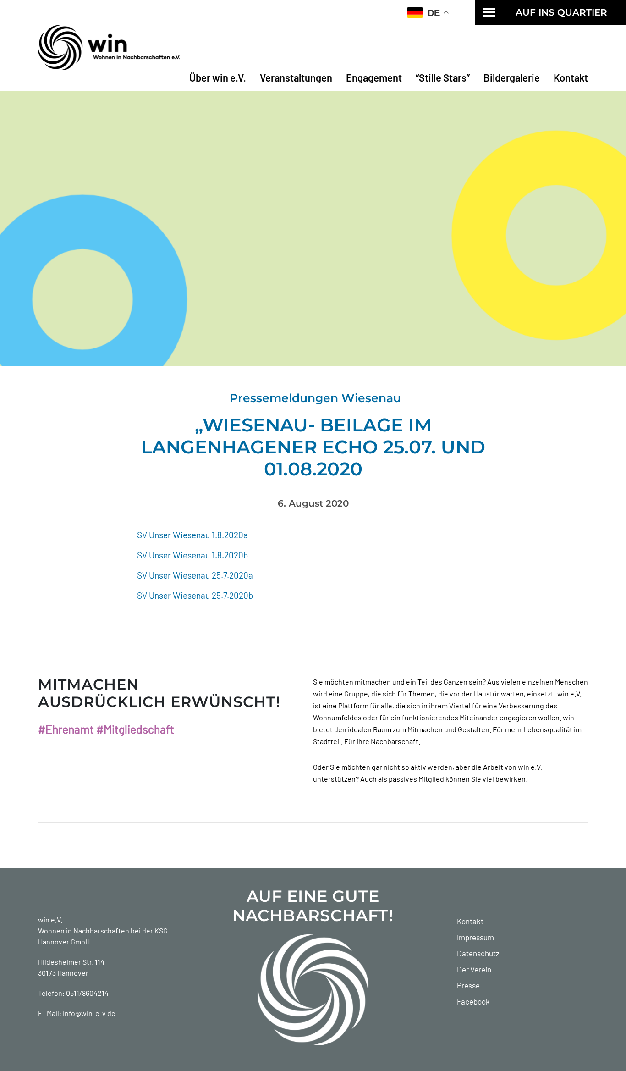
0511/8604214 (87, 992)
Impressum (475, 937)
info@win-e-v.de (89, 1013)
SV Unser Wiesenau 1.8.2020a (192, 535)
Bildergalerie (511, 77)
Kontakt (571, 77)
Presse (468, 985)
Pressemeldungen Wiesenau (315, 398)
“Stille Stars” (443, 77)
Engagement (374, 77)
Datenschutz (478, 953)
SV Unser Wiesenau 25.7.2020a (195, 575)
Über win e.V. (217, 77)
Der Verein (474, 969)
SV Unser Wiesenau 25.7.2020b (195, 595)
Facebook (473, 1001)
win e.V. (50, 919)
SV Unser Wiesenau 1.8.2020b (192, 555)
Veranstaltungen (296, 77)
